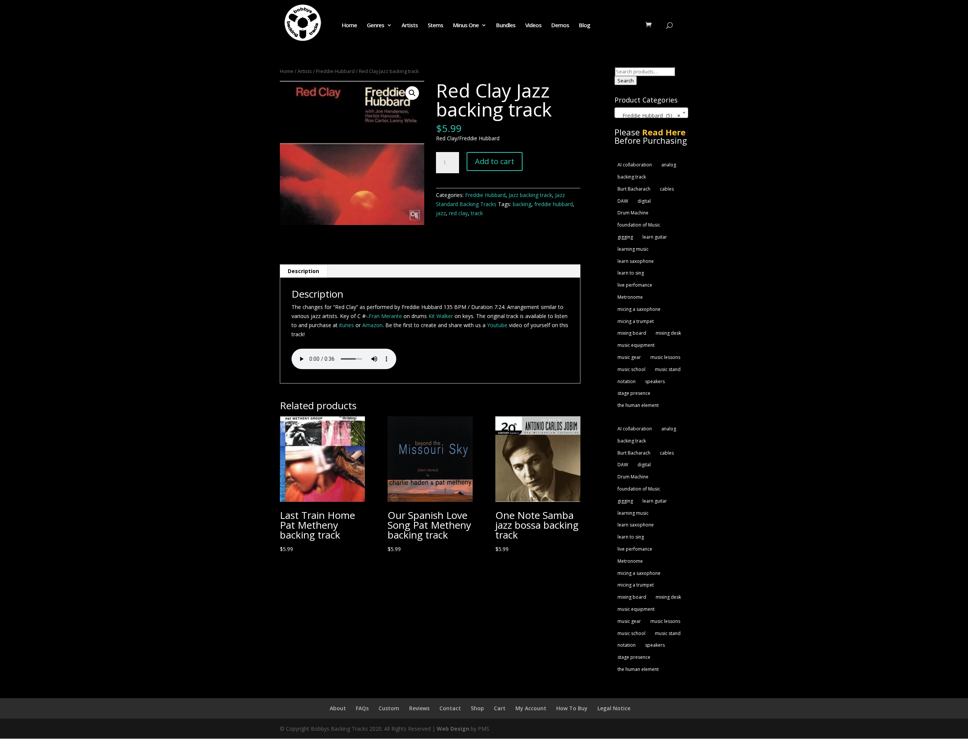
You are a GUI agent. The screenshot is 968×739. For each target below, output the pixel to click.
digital (644, 201)
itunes (347, 325)
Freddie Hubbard (335, 71)
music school (631, 369)
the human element (638, 405)
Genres (375, 25)
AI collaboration (634, 164)
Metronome (630, 297)
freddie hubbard (553, 204)
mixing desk (668, 333)
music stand (668, 369)
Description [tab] (303, 271)
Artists (410, 25)
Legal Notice (613, 708)
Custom (389, 708)
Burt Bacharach (633, 189)
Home (349, 25)
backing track (631, 177)
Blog (584, 25)
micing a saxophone (639, 309)
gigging (625, 237)
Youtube (497, 325)
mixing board (631, 333)
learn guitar (654, 237)
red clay (458, 213)
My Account (530, 708)
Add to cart (494, 161)
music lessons (665, 357)
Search (625, 80)
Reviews (419, 708)
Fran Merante (385, 316)
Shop (477, 708)
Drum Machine (632, 213)
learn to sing (630, 273)
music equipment (636, 345)
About (338, 708)
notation (626, 381)
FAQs (362, 708)
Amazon (372, 325)
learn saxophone (635, 261)
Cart (500, 708)
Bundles (505, 25)
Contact (450, 708)
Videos (533, 25)
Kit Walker (440, 316)
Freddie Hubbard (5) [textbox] (649, 115)
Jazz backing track (530, 195)
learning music (632, 249)
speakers (655, 381)
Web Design (453, 728)
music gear (629, 357)
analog (668, 164)
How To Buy (572, 708)
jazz (441, 213)
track (477, 213)
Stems (435, 25)
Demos (560, 25)
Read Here (664, 132)
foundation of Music (638, 225)
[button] (412, 93)
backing (522, 204)
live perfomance (634, 285)
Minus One (466, 25)
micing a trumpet (635, 321)
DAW (622, 201)
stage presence (633, 393)
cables (667, 189)
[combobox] (651, 112)
